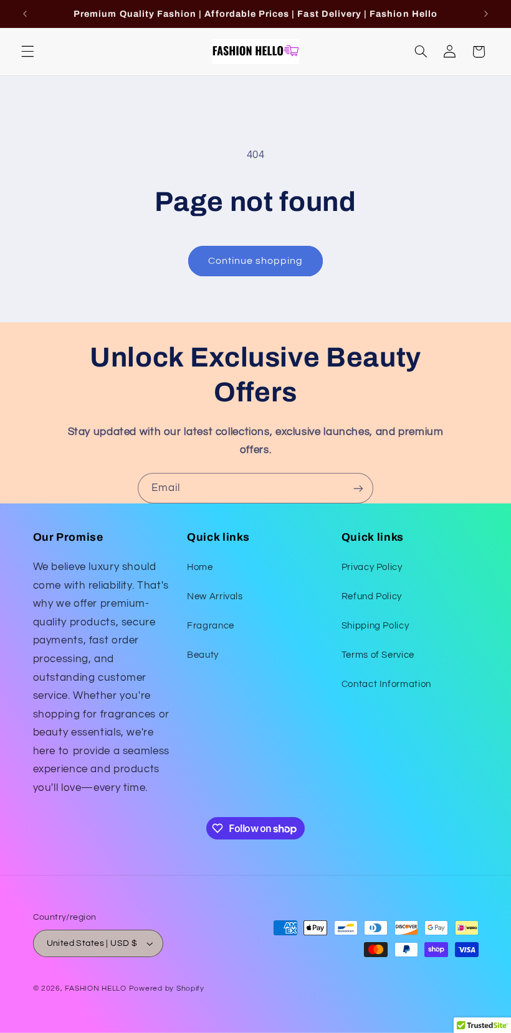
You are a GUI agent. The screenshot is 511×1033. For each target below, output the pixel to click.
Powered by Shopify (166, 988)
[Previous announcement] (25, 13)
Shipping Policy (375, 625)
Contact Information (386, 684)
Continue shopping (255, 261)
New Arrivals (215, 596)
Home (200, 567)
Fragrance (210, 625)
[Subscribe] (358, 488)
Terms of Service (377, 655)
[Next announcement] (486, 13)
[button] (27, 51)
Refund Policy (371, 596)
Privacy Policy (372, 567)
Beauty (203, 655)
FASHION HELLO (96, 988)
